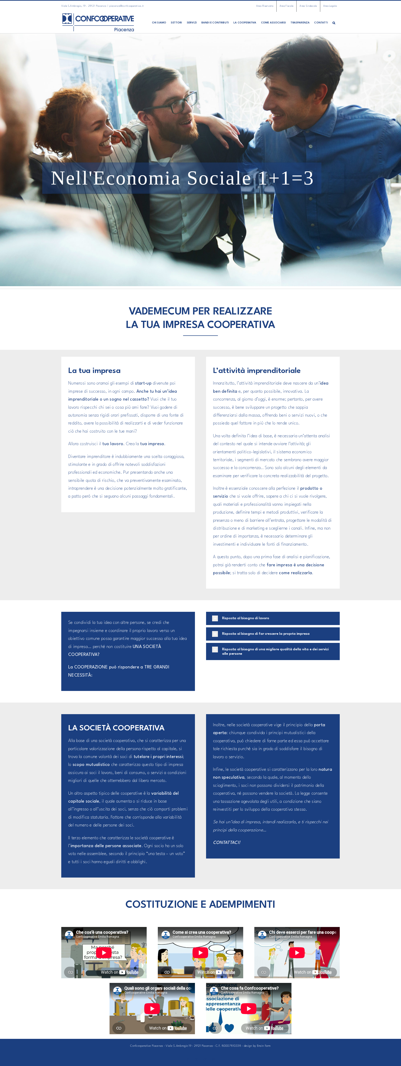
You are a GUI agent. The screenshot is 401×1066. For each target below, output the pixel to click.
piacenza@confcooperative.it (127, 6)
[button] (334, 22)
